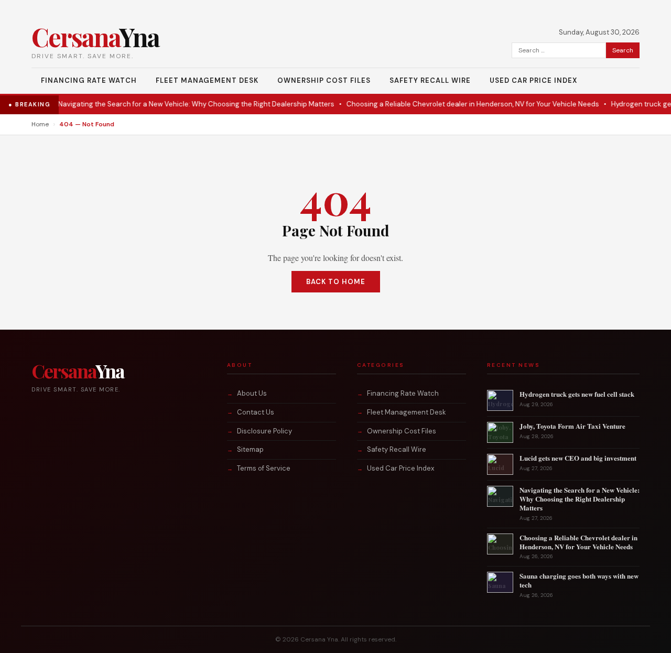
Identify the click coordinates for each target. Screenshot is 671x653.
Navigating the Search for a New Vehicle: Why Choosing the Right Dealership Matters (186, 104)
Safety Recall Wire (430, 80)
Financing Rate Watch (89, 80)
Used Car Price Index (533, 80)
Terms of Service (263, 468)
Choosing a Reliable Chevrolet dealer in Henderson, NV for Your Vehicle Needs (463, 104)
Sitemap (250, 449)
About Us (252, 393)
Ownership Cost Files (324, 80)
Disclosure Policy (264, 431)
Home (40, 124)
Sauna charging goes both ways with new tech (579, 580)
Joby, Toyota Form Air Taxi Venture (572, 426)
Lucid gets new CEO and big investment (578, 458)
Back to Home (335, 281)
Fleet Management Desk (207, 80)
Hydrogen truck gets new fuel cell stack (577, 394)
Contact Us (255, 412)
